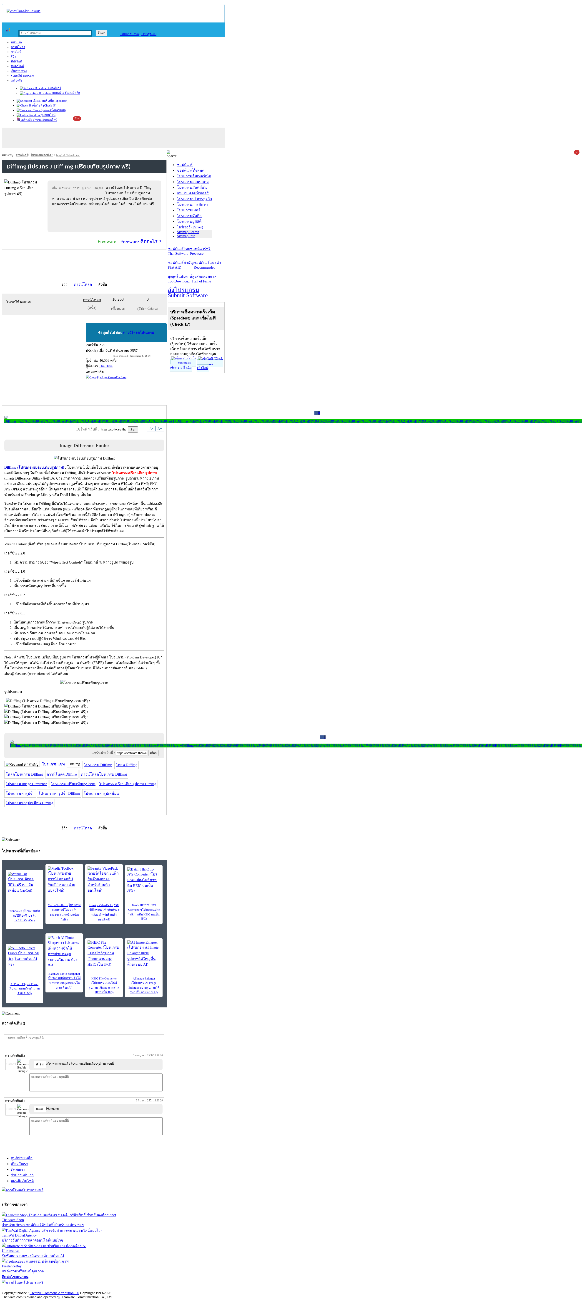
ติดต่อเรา (18, 1169)
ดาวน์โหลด (18, 47)
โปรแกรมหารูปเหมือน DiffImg (29, 803)
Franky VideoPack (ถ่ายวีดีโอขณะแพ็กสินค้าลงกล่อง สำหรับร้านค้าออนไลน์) (104, 912)
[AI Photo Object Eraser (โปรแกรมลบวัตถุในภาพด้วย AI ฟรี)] (24, 956)
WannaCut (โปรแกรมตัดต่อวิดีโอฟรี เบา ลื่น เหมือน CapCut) (24, 915)
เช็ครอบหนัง (19, 71)
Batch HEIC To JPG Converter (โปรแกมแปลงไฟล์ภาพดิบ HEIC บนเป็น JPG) (144, 912)
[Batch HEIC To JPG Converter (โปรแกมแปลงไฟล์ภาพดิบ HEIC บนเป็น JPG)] (143, 880)
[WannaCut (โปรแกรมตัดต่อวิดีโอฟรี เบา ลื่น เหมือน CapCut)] (24, 882)
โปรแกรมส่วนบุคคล (193, 182)
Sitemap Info (186, 236)
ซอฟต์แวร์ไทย (179, 251)
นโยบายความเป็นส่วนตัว (60, 1288)
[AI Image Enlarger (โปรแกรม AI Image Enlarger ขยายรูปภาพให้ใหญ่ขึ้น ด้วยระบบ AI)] (143, 953)
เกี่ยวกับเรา (19, 1164)
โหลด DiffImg (126, 765)
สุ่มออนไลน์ (47, 115)
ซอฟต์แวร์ (54, 88)
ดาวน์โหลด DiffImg (62, 774)
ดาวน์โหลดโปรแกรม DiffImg (104, 774)
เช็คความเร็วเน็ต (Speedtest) (50, 100)
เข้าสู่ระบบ (148, 34)
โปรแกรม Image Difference (26, 784)
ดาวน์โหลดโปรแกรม (138, 332)
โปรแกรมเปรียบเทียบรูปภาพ (73, 784)
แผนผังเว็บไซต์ (22, 1181)
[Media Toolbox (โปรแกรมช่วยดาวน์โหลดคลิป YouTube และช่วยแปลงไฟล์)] (64, 879)
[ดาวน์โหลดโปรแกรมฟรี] (23, 11)
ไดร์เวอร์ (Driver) (190, 227)
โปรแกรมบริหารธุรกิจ (194, 199)
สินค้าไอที (17, 66)
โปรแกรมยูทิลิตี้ (189, 221)
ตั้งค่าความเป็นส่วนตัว (19, 1288)
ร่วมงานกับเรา (22, 1175)
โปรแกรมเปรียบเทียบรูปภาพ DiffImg (127, 784)
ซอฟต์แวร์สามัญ (181, 265)
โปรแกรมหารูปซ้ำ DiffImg (59, 793)
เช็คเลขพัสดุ (58, 110)
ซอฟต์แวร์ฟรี (200, 251)
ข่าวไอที (16, 52)
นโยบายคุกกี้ (94, 1288)
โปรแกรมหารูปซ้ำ (20, 793)
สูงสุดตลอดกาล (204, 279)
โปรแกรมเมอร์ (188, 210)
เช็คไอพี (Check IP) (43, 105)
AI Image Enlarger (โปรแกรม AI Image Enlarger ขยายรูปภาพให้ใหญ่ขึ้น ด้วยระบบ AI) (143, 985)
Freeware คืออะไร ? (139, 241)
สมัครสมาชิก (129, 34)
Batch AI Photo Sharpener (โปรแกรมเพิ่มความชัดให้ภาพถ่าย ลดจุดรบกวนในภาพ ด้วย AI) (64, 980)
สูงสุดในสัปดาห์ (180, 279)
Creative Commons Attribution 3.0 (54, 1293)
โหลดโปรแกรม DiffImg (24, 774)
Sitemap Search (188, 232)
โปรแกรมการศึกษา (192, 204)
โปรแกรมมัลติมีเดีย (42, 155)
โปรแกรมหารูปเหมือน (101, 793)
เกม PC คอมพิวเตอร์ (193, 193)
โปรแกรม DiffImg (98, 765)
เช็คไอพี (202, 368)
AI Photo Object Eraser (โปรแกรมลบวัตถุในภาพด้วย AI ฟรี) (24, 988)
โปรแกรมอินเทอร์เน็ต (194, 176)
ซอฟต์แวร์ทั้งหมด (190, 170)
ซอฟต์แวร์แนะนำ (207, 265)
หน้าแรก (16, 42)
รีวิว (13, 56)
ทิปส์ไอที (16, 61)
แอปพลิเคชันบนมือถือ (66, 93)
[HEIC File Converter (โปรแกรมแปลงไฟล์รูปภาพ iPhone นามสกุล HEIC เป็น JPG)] (104, 953)
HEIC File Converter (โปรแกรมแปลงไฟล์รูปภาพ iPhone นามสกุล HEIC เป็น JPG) (104, 985)
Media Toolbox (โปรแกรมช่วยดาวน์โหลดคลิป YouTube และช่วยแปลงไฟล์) (64, 912)
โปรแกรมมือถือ (189, 216)
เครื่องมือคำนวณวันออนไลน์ (38, 120)
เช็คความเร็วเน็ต (180, 367)
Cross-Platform (117, 377)
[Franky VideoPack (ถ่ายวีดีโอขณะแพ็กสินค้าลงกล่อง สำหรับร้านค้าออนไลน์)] (104, 879)
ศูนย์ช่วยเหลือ (22, 1158)
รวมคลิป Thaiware (22, 75)
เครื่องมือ (17, 80)
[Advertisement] (105, 219)
